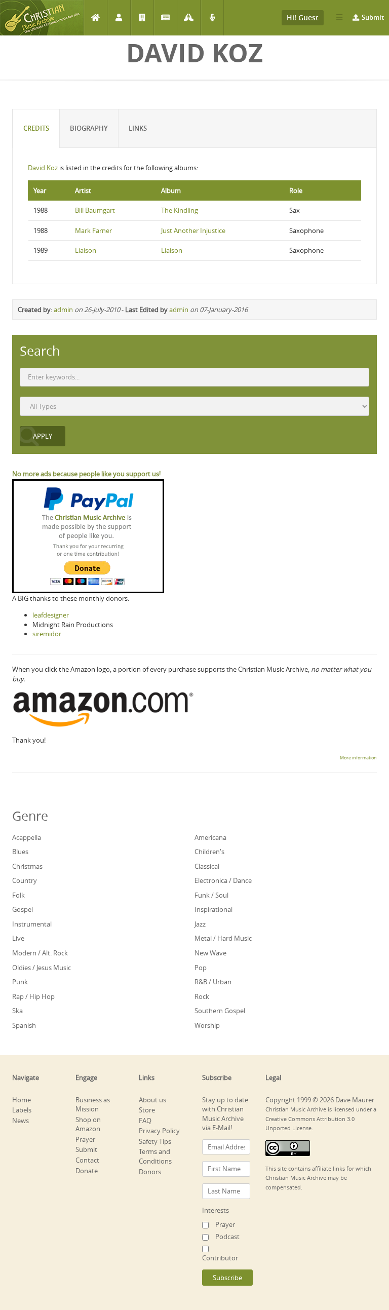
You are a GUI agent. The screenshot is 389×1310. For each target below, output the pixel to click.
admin (63, 309)
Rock (201, 996)
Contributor (220, 1257)
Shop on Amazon (88, 1124)
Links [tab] (138, 128)
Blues (20, 851)
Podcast (212, 17)
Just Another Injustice (193, 230)
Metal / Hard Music (223, 938)
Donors (150, 1171)
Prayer (188, 17)
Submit (373, 17)
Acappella (26, 837)
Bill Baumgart (95, 210)
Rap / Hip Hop (33, 996)
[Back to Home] (42, 17)
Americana (210, 837)
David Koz (43, 167)
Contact (87, 1160)
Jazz (200, 924)
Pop (200, 967)
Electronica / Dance (223, 880)
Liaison (85, 250)
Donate (86, 1170)
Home (95, 17)
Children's (209, 851)
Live (18, 938)
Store (147, 1109)
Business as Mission (92, 1104)
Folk (18, 895)
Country (24, 880)
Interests (215, 1210)
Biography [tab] (89, 128)
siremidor (46, 633)
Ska (17, 1010)
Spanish (24, 1025)
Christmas (27, 866)
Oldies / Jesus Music (41, 967)
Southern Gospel (219, 1010)
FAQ (145, 1120)
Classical (206, 866)
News (165, 17)
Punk (20, 981)
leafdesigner (50, 615)
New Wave (210, 952)
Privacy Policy (159, 1130)
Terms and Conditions (155, 1156)
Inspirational (213, 909)
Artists (118, 17)
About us (152, 1099)
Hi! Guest (303, 17)
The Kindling (179, 210)
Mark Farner (93, 230)
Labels (142, 17)
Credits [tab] (36, 128)
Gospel (22, 909)
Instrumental (32, 924)
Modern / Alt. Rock (40, 952)
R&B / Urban (212, 981)
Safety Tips (155, 1141)
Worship (207, 1025)
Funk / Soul (211, 895)
